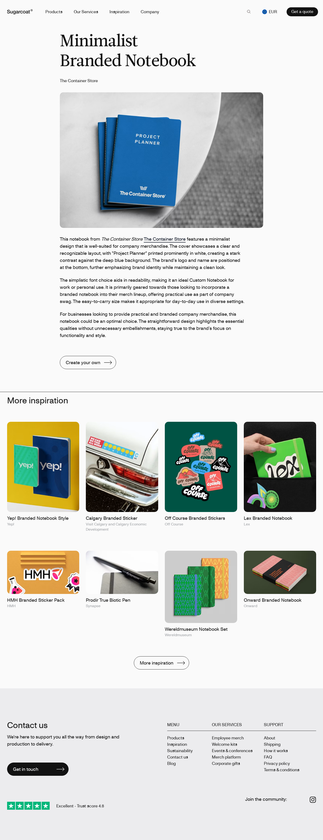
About (269, 737)
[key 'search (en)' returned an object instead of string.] (249, 12)
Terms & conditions (281, 769)
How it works (276, 750)
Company (150, 11)
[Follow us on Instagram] (313, 800)
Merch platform (226, 756)
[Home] (20, 11)
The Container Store (165, 239)
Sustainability (180, 750)
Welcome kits (224, 744)
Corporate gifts (226, 763)
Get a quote (302, 11)
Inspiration (119, 11)
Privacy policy (277, 763)
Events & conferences (232, 750)
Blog (171, 763)
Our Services (86, 11)
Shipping (272, 744)
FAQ (268, 756)
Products (53, 11)
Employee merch (228, 737)
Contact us (177, 756)
